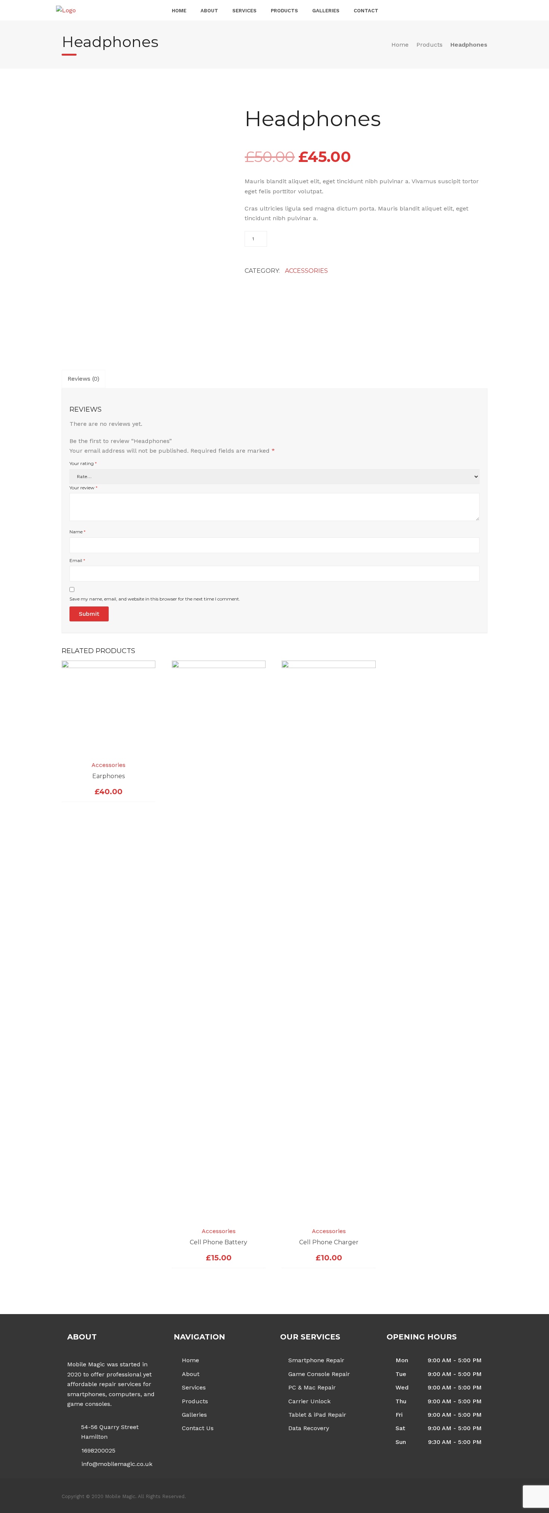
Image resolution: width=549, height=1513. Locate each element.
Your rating (83, 463)
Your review (83, 487)
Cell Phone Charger (329, 1242)
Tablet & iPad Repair (317, 1414)
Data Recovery (308, 1428)
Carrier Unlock (309, 1401)
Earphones (108, 776)
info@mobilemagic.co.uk (116, 1463)
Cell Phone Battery (218, 1242)
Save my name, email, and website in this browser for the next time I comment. (154, 599)
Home (179, 10)
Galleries (325, 10)
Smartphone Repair (316, 1360)
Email (77, 560)
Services (244, 10)
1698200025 (98, 1450)
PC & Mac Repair (312, 1387)
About (209, 10)
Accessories (306, 270)
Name (77, 531)
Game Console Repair (319, 1374)
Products (284, 10)
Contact (366, 10)
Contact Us (198, 1428)
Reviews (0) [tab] (83, 378)
